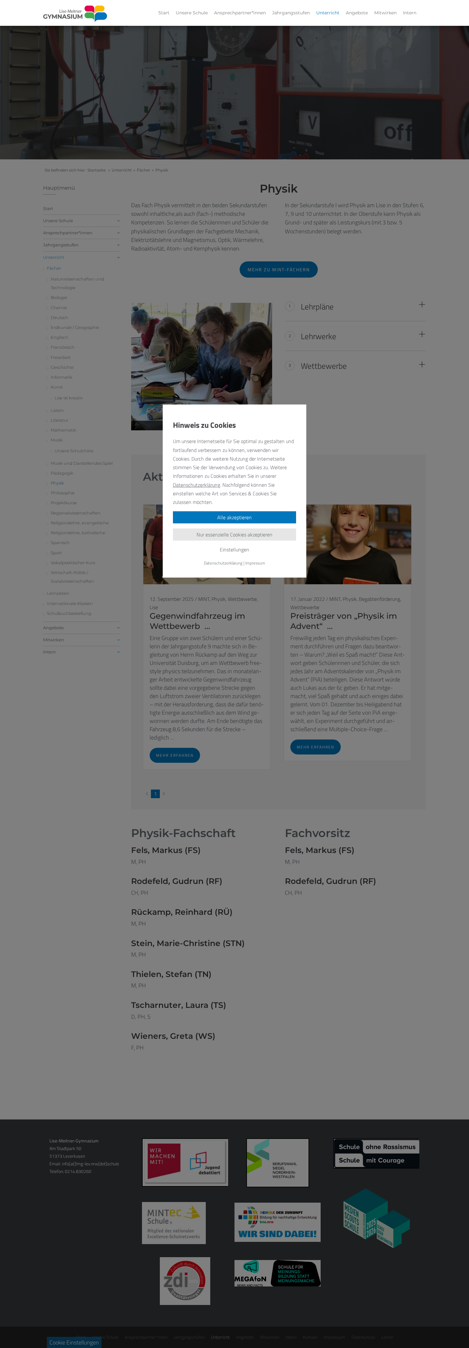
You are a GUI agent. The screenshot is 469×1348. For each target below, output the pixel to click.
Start (163, 13)
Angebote (357, 13)
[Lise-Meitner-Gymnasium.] (75, 14)
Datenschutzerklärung (196, 485)
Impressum (255, 563)
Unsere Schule (192, 13)
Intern (409, 13)
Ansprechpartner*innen (240, 13)
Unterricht (327, 13)
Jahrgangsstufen (291, 13)
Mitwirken (385, 13)
